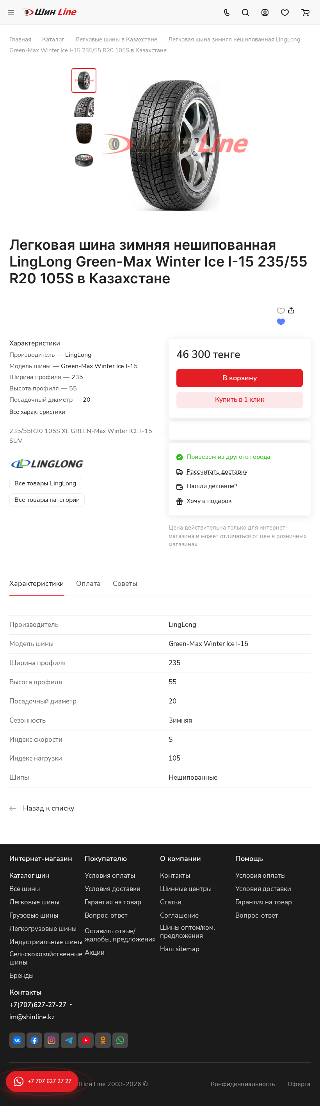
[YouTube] (86, 1040)
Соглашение (179, 915)
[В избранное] (281, 310)
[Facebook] (34, 1040)
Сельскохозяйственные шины (45, 958)
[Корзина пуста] (305, 12)
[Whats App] (120, 1040)
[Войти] (264, 12)
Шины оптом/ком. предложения (187, 931)
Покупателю (106, 858)
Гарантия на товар (113, 902)
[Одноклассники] (103, 1040)
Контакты (175, 875)
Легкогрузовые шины (42, 928)
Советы (125, 583)
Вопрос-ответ (106, 915)
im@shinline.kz (32, 1017)
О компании (180, 858)
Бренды (21, 975)
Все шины (24, 888)
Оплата (88, 583)
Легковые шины (34, 902)
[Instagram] (51, 1040)
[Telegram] (68, 1040)
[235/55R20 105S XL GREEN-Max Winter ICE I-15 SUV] (175, 145)
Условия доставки (112, 888)
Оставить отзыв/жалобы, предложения (120, 935)
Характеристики (36, 583)
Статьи (170, 902)
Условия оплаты (110, 875)
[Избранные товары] (285, 12)
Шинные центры (186, 888)
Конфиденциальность (243, 1084)
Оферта (299, 1084)
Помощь (249, 858)
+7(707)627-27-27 (37, 1005)
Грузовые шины (33, 915)
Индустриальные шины (45, 942)
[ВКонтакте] (17, 1040)
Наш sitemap (179, 949)
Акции (95, 952)
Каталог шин (29, 875)
